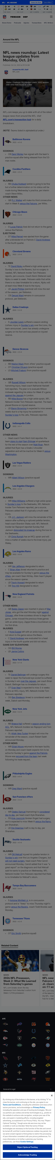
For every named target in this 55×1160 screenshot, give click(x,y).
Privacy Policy (39, 1107)
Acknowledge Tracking (27, 1155)
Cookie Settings (26, 1142)
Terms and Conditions (12, 1105)
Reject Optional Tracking (27, 1147)
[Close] (52, 1095)
